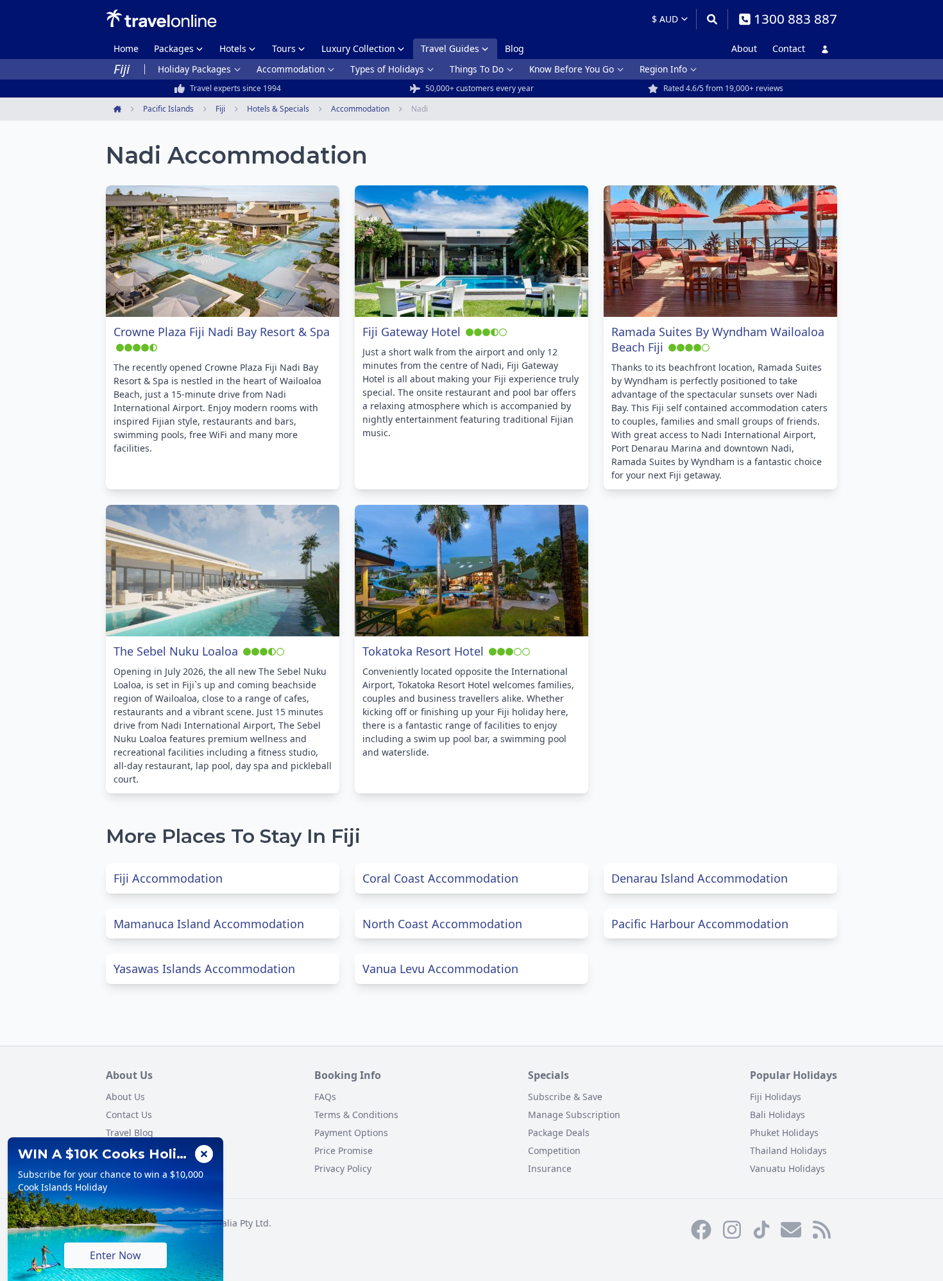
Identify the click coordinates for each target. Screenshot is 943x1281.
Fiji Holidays (775, 1096)
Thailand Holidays (788, 1150)
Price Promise (343, 1150)
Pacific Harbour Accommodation (699, 923)
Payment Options (351, 1132)
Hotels (232, 48)
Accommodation (291, 69)
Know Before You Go (571, 69)
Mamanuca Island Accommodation (209, 923)
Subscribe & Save (565, 1096)
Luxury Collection (358, 48)
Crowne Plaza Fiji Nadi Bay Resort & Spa (222, 331)
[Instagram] (732, 1229)
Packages (174, 48)
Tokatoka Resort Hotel (423, 651)
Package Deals (559, 1132)
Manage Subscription (574, 1114)
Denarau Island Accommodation (699, 878)
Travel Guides (450, 48)
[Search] (711, 19)
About (744, 48)
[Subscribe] (791, 1229)
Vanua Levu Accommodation (440, 968)
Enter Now (115, 1255)
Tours (284, 48)
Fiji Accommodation (168, 878)
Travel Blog (129, 1132)
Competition (554, 1150)
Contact (788, 48)
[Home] (161, 18)
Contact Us (129, 1114)
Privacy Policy (342, 1168)
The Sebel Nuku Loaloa (176, 651)
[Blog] (821, 1229)
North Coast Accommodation (442, 923)
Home (126, 48)
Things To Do (477, 69)
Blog (514, 48)
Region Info (663, 69)
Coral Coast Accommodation (440, 878)
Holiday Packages (194, 69)
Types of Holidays (387, 69)
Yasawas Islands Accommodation (204, 968)
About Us (125, 1096)
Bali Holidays (777, 1114)
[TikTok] (761, 1230)
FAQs (325, 1096)
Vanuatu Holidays (787, 1168)
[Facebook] (701, 1229)
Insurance (550, 1168)
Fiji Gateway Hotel (411, 331)
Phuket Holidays (784, 1132)
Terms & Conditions (356, 1114)
